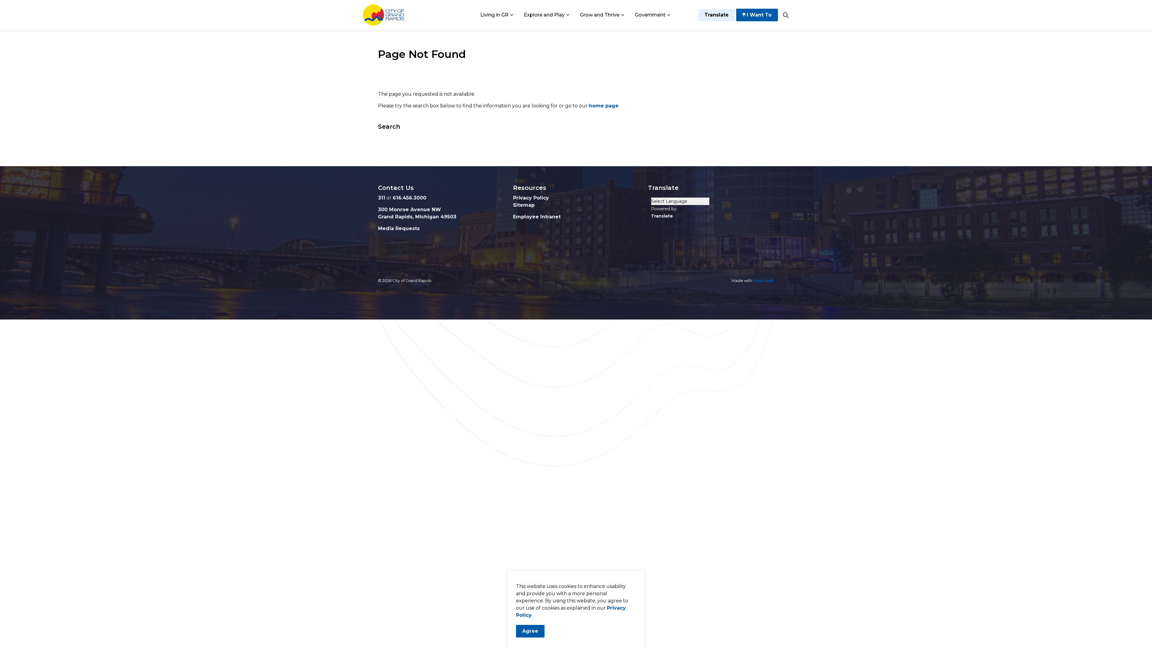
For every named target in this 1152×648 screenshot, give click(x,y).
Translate (716, 15)
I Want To (759, 15)
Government (650, 15)
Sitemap (524, 205)
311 (381, 198)
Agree (530, 631)
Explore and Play (544, 15)
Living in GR (494, 15)
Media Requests (399, 228)
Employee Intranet (537, 217)
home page (604, 106)
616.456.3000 (409, 198)
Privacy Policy (531, 198)
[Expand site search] (785, 15)
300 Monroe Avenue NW (409, 209)
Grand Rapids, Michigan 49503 (417, 217)
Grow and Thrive (600, 15)
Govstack (763, 280)
